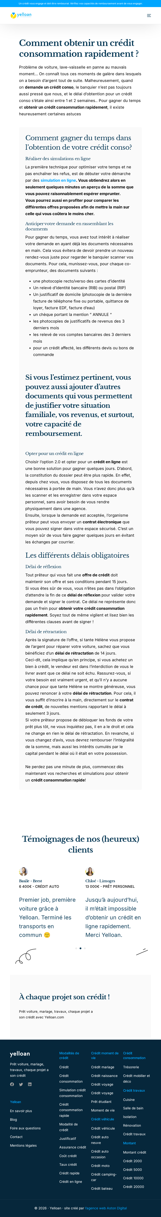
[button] (76, 948)
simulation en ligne (58, 180)
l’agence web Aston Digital (106, 1208)
